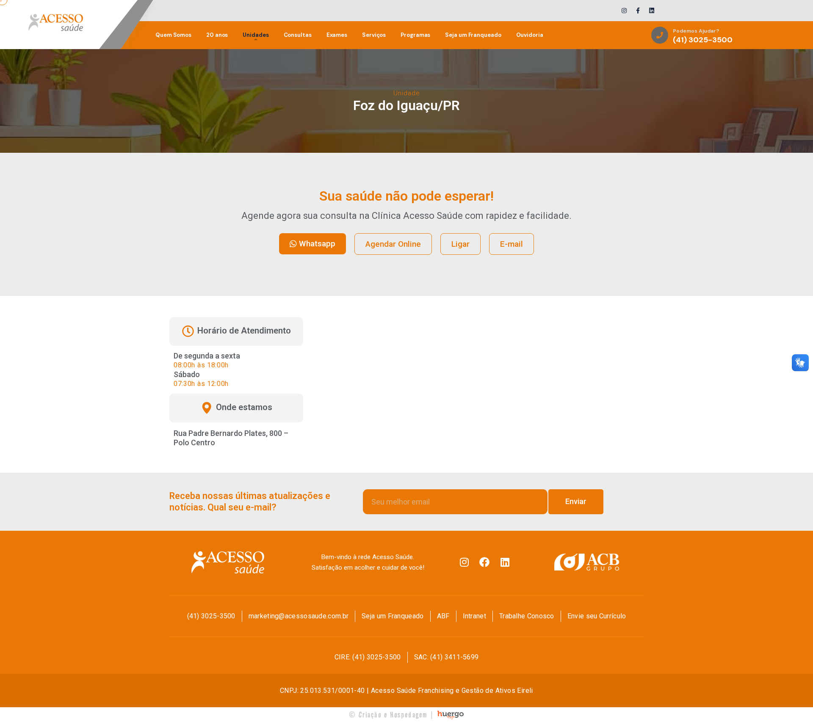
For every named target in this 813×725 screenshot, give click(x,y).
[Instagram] (464, 562)
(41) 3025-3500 (703, 40)
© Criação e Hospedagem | (391, 714)
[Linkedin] (505, 562)
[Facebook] (484, 562)
